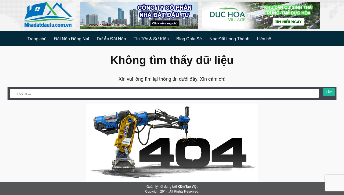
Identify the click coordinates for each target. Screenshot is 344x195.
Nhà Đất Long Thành (229, 39)
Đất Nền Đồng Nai (71, 39)
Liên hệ (264, 39)
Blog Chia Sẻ (189, 39)
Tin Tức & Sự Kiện (151, 39)
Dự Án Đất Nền (111, 39)
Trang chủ (36, 39)
